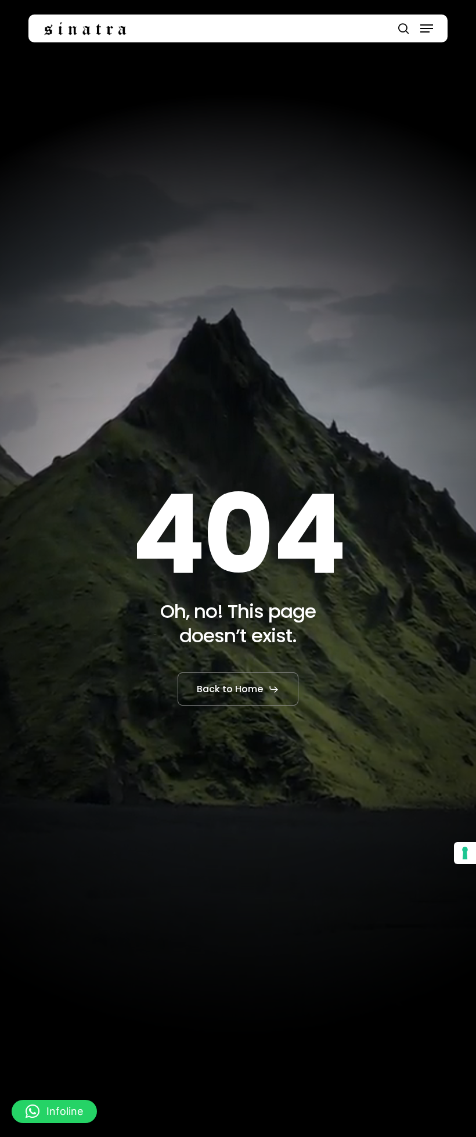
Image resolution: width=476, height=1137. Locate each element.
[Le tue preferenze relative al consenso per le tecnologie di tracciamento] (465, 853)
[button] (426, 28)
